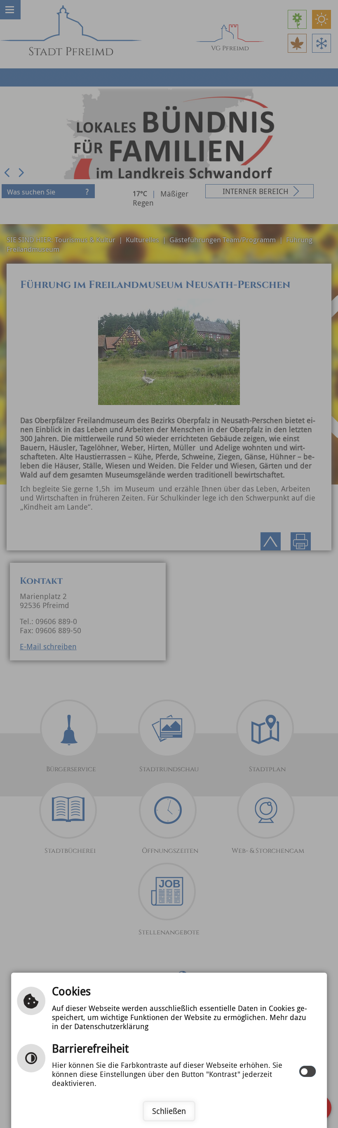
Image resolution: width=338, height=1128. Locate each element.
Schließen (169, 1111)
